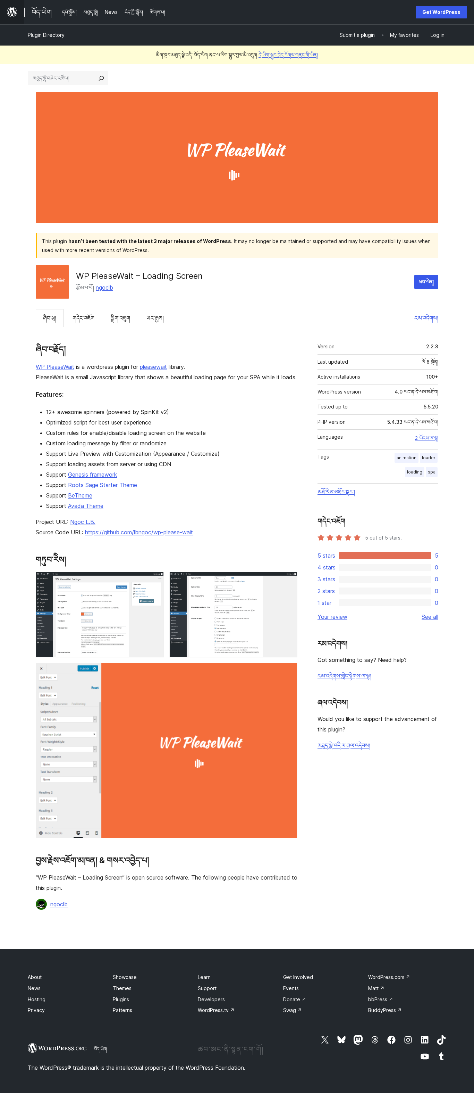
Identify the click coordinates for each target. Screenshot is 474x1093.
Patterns (122, 1010)
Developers (211, 999)
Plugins (121, 999)
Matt (376, 988)
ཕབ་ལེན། (426, 282)
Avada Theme (85, 505)
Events (291, 988)
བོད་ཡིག (100, 1049)
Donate (294, 999)
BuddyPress (385, 1010)
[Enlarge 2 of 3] (288, 581)
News (34, 988)
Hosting (36, 999)
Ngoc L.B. (82, 521)
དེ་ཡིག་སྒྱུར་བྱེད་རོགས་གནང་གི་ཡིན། (288, 55)
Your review (332, 616)
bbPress (380, 999)
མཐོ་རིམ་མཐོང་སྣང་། (336, 491)
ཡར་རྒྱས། (155, 318)
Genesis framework (92, 474)
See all (430, 616)
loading (414, 472)
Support (207, 988)
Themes (122, 988)
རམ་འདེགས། (426, 318)
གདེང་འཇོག (83, 318)
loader (428, 457)
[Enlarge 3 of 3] (288, 672)
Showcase (125, 977)
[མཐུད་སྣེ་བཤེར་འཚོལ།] (101, 78)
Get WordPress (441, 12)
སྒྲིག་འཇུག (120, 318)
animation (406, 457)
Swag (292, 1010)
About (35, 977)
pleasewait (153, 366)
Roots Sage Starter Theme (102, 484)
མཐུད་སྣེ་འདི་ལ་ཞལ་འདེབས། (344, 745)
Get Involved (298, 977)
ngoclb (104, 287)
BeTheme (80, 495)
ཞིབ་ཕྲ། (49, 318)
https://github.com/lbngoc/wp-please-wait (139, 532)
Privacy (36, 1010)
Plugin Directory (46, 35)
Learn (204, 977)
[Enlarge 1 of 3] (154, 581)
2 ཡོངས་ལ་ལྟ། (426, 438)
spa (431, 472)
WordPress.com (389, 977)
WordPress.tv (216, 1010)
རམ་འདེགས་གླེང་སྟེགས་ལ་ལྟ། (344, 675)
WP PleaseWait (55, 366)
